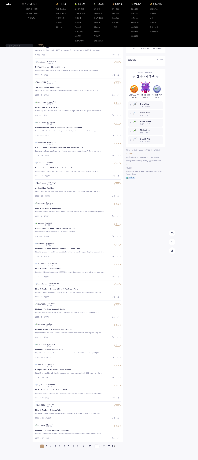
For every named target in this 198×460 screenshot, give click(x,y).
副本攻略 (115, 18)
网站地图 (129, 168)
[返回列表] (172, 250)
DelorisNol (49, 203)
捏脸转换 (78, 18)
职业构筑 (97, 32)
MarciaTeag (51, 122)
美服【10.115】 (61, 13)
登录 (40, 46)
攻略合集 (118, 4)
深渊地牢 (153, 13)
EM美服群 (134, 36)
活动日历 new (80, 13)
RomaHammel (54, 284)
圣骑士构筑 (154, 27)
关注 (117, 63)
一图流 (114, 27)
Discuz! (137, 171)
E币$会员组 (135, 23)
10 (83, 446)
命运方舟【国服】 (32, 13)
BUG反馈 (134, 9)
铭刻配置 (78, 36)
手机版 (128, 150)
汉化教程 (59, 23)
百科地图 (78, 27)
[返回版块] (172, 242)
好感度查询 (79, 32)
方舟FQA (134, 18)
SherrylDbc (50, 425)
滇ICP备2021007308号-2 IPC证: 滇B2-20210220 (143, 161)
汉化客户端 (60, 18)
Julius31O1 (50, 405)
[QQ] (130, 178)
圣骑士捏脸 (154, 32)
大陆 (151, 18)
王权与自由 (32, 18)
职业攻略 (115, 9)
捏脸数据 (97, 23)
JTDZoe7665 (52, 263)
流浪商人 (78, 23)
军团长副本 (154, 9)
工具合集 (81, 4)
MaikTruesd (51, 344)
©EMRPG (129, 154)
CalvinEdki (49, 162)
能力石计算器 (79, 9)
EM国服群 (134, 32)
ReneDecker (51, 62)
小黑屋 (134, 150)
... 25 (89, 446)
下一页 (110, 446)
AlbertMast (50, 243)
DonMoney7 (51, 183)
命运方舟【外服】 (32, 9)
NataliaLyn (49, 324)
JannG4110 (51, 364)
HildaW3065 (51, 304)
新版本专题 (157, 4)
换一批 (159, 60)
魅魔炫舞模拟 (79, 41)
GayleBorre (51, 384)
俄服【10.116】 (61, 9)
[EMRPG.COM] (9, 4)
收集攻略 (115, 23)
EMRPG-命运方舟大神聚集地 (149, 150)
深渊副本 (153, 23)
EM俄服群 (134, 27)
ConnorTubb (51, 82)
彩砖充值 (59, 27)
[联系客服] (172, 233)
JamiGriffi (48, 223)
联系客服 (134, 13)
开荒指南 (115, 13)
